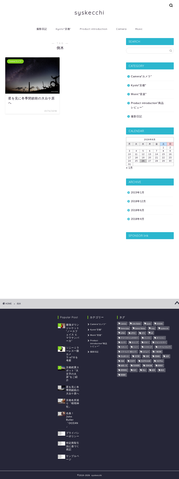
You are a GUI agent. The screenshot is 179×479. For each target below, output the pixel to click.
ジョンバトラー (160, 342)
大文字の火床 (145, 361)
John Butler (136, 324)
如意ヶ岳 (124, 365)
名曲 (122, 361)
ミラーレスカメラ (164, 347)
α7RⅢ (133, 333)
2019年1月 (137, 192)
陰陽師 (123, 375)
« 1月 (129, 167)
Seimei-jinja (125, 328)
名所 (167, 356)
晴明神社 (124, 370)
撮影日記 (42, 29)
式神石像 (149, 365)
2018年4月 (137, 218)
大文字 (132, 361)
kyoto (149, 324)
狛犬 (134, 370)
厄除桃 (157, 356)
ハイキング (148, 347)
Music (139, 29)
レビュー (146, 352)
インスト (147, 338)
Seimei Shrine (140, 328)
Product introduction (93, 29)
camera (123, 324)
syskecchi (89, 12)
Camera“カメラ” (141, 76)
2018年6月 (137, 210)
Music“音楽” (138, 94)
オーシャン (160, 338)
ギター (146, 342)
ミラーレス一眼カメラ (129, 352)
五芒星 (137, 356)
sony (153, 328)
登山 (144, 370)
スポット (124, 347)
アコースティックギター (129, 338)
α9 (152, 333)
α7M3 (123, 333)
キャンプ (135, 342)
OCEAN (160, 324)
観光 (162, 370)
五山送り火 (125, 356)
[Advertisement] (150, 264)
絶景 (153, 370)
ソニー (135, 347)
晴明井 (160, 365)
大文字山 (159, 361)
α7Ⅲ (143, 333)
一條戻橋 (158, 352)
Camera (121, 29)
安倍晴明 (136, 365)
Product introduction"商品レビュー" (147, 105)
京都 (147, 356)
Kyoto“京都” (63, 29)
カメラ (123, 342)
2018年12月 (138, 201)
